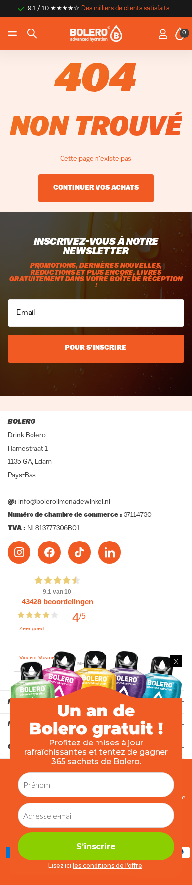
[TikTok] (79, 552)
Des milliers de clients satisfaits (125, 8)
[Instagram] (19, 552)
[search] (32, 34)
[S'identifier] (162, 34)
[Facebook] (49, 552)
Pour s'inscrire (96, 348)
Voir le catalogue (13, 33)
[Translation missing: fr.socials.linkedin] (109, 552)
